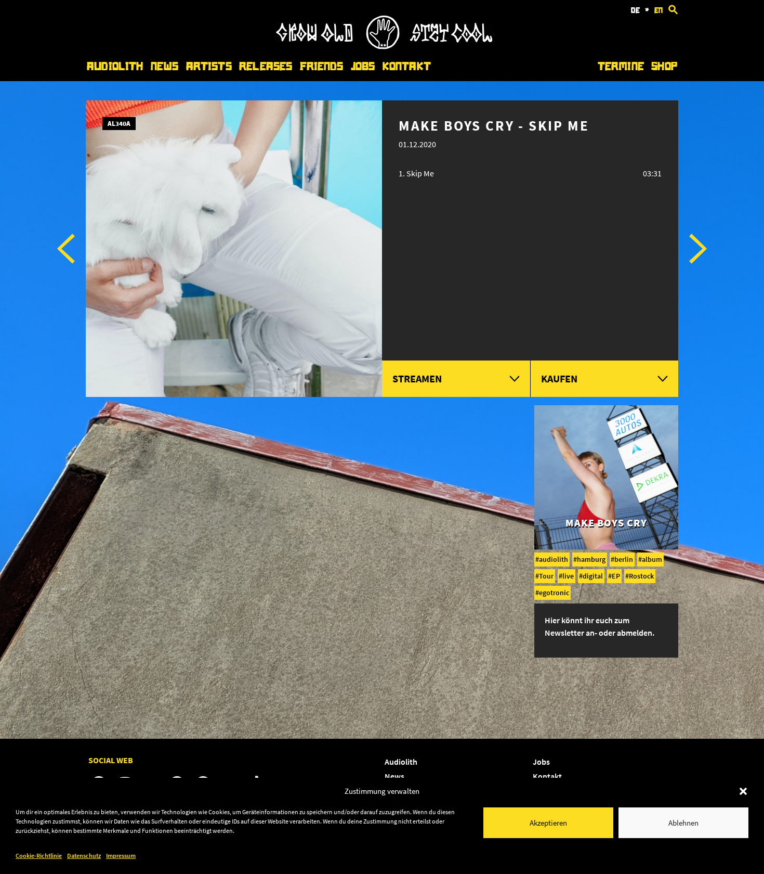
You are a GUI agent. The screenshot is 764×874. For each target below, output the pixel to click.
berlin (623, 559)
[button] (743, 791)
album (652, 559)
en (658, 10)
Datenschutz (84, 855)
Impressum (121, 855)
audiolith (553, 559)
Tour (546, 576)
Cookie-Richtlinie (39, 855)
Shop (664, 66)
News (165, 66)
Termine (621, 66)
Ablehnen (683, 823)
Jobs (363, 66)
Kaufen (559, 378)
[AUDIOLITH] (383, 46)
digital (593, 576)
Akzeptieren (548, 823)
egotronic (554, 592)
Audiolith (115, 66)
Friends (322, 66)
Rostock (641, 576)
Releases (265, 66)
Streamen (417, 378)
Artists (209, 66)
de (635, 10)
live (568, 576)
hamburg (591, 559)
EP (616, 576)
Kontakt (407, 66)
